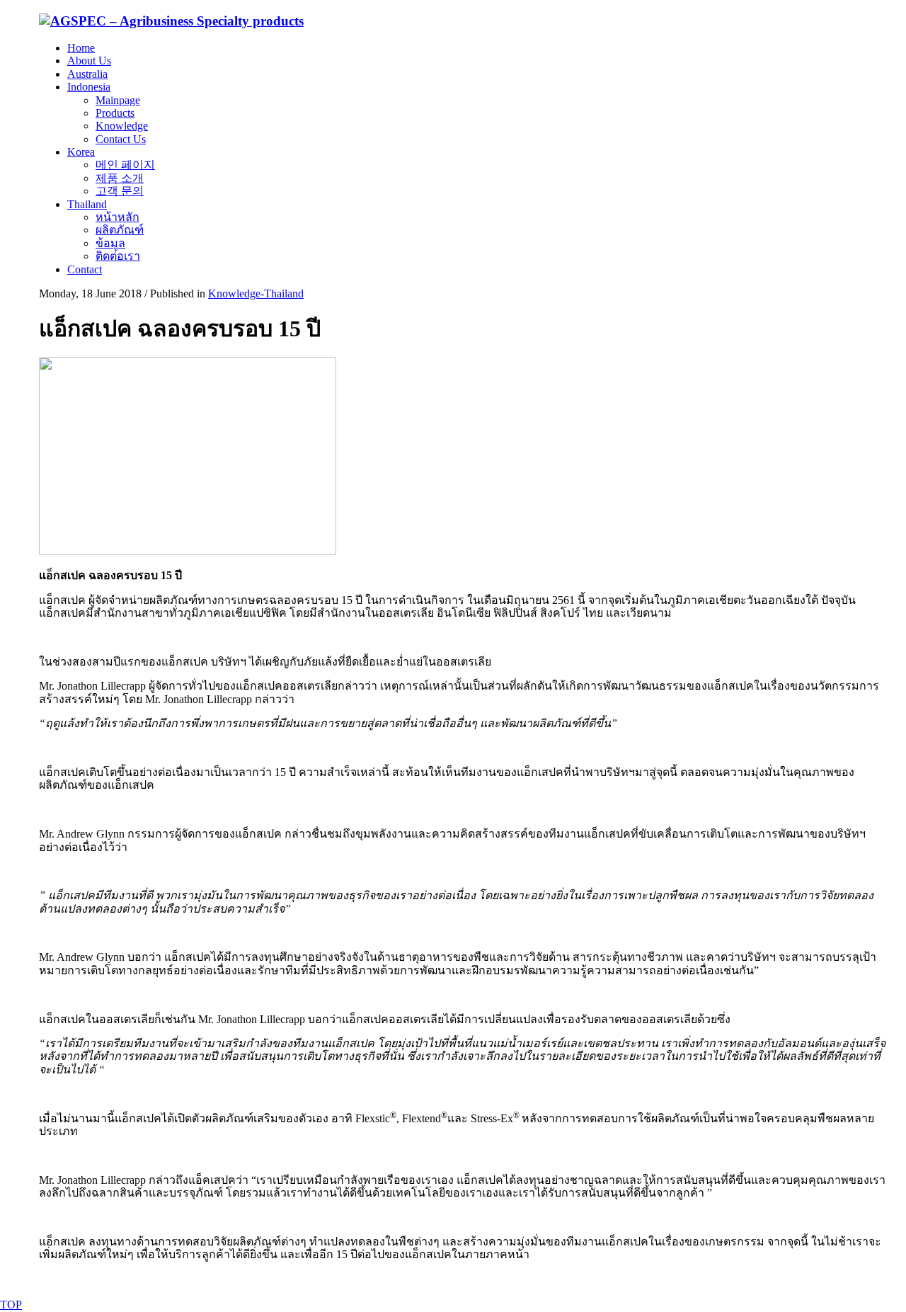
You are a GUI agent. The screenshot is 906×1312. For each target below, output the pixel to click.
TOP (11, 1305)
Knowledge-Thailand (256, 293)
